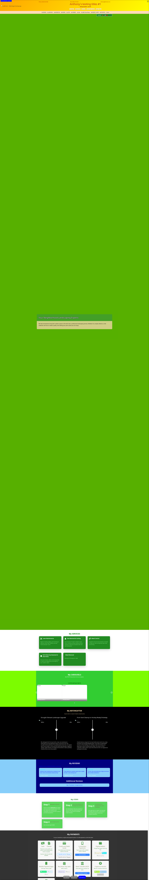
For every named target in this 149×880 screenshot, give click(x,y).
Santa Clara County (90, 9)
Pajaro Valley (98, 9)
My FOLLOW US (102, 12)
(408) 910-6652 (75, 1)
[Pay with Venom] (51, 873)
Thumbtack (71, 785)
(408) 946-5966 (45, 1)
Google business (79, 785)
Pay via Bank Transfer (83, 874)
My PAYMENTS (73, 12)
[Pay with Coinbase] (104, 873)
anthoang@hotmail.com (105, 1)
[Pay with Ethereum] (101, 876)
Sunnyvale (72, 9)
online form (51, 806)
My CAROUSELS (50, 12)
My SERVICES (44, 12)
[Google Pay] (99, 854)
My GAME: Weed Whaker (85, 12)
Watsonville (78, 9)
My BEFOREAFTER (57, 12)
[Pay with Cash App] (44, 873)
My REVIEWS (63, 12)
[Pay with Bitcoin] (98, 873)
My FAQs (78, 12)
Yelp (67, 785)
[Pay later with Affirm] (62, 873)
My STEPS (68, 12)
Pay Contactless (83, 856)
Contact (107, 12)
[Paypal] (105, 854)
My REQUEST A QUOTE (95, 12)
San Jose (83, 9)
